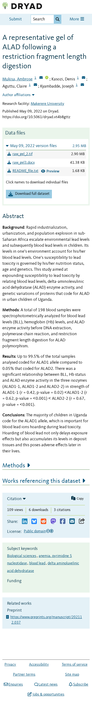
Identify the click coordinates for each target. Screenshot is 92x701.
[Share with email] (72, 521)
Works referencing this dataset (41, 481)
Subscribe (80, 685)
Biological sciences (21, 556)
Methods (13, 466)
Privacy (10, 665)
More (75, 19)
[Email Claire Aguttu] (35, 85)
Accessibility (39, 665)
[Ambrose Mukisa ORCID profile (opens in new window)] (47, 78)
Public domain (35, 531)
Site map (72, 675)
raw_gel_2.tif (23, 154)
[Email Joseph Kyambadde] (82, 85)
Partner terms (24, 675)
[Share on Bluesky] (34, 521)
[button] (46, 145)
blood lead (37, 563)
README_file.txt (25, 171)
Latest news (48, 685)
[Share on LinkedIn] (24, 521)
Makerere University (47, 104)
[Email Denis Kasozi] (83, 78)
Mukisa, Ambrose (17, 79)
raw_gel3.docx (24, 163)
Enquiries (15, 685)
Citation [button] (14, 499)
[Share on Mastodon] (53, 521)
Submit (15, 19)
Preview (52, 171)
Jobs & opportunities (48, 694)
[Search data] (57, 19)
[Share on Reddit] (43, 521)
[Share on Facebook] (62, 521)
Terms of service (75, 665)
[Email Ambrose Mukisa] (41, 78)
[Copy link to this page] (82, 521)
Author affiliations (16, 95)
